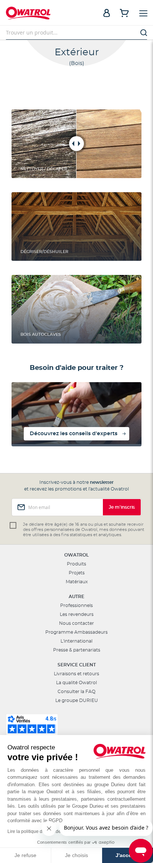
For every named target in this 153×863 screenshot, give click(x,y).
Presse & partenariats (76, 650)
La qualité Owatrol (76, 682)
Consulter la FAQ (76, 691)
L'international (76, 641)
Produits (76, 564)
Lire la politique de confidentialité (40, 831)
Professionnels (76, 605)
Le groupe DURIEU (76, 700)
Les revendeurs (77, 614)
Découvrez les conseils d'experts (73, 433)
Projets (77, 573)
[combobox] (76, 33)
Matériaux (77, 582)
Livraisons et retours (76, 674)
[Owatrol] (41, 14)
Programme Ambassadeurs (76, 632)
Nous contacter (76, 623)
